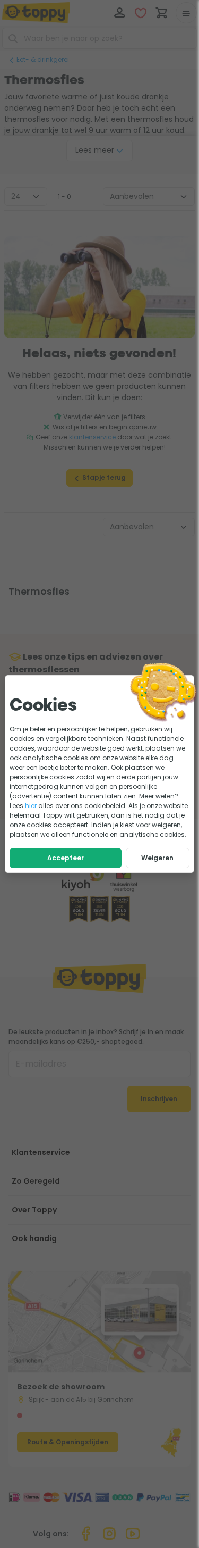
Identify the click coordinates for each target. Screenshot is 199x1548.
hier (31, 805)
